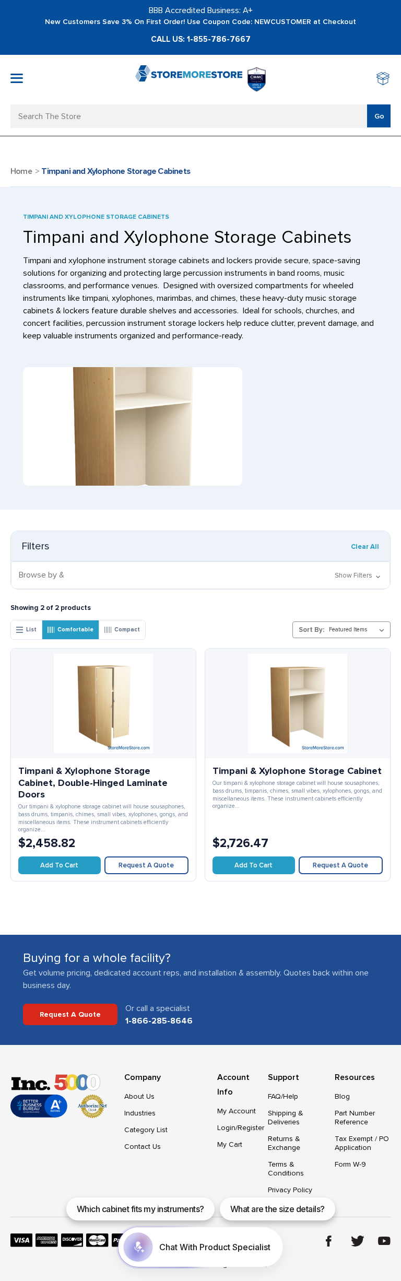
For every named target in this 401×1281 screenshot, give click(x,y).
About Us (139, 1096)
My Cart (229, 1144)
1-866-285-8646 (159, 1021)
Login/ (227, 1127)
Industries (140, 1113)
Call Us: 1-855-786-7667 (201, 39)
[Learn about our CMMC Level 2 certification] (256, 79)
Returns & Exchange (284, 1143)
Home (21, 171)
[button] (200, 575)
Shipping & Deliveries (285, 1117)
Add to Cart (59, 865)
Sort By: (311, 630)
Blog (342, 1096)
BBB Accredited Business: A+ (201, 10)
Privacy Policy (290, 1189)
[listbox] (358, 630)
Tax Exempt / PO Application (362, 1143)
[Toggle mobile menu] (16, 78)
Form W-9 (350, 1164)
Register (251, 1127)
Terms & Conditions (286, 1169)
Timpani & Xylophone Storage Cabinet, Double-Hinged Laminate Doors (93, 782)
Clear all (365, 547)
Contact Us (142, 1146)
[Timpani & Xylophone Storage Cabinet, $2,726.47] (297, 703)
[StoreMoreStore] (188, 79)
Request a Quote (146, 865)
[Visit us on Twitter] (357, 1241)
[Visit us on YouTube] (384, 1241)
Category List (146, 1129)
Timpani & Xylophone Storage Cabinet (297, 771)
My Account (236, 1111)
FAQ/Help (283, 1096)
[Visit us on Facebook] (329, 1241)
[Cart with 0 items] (383, 79)
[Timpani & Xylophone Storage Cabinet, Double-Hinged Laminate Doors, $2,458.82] (103, 703)
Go (379, 116)
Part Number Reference (355, 1117)
